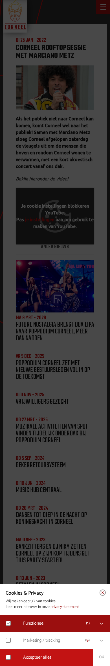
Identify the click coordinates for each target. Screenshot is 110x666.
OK (101, 657)
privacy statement (64, 607)
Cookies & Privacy (25, 593)
